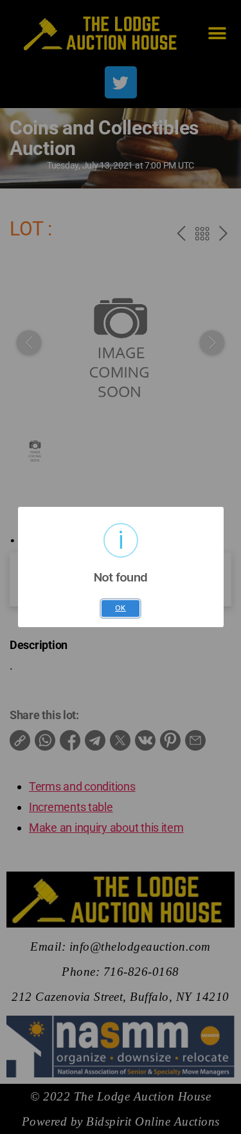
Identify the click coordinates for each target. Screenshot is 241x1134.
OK (120, 608)
